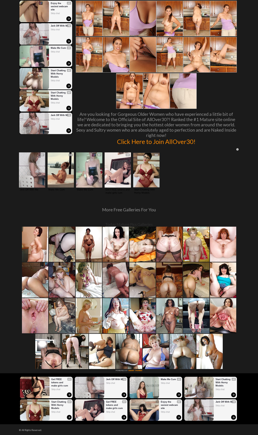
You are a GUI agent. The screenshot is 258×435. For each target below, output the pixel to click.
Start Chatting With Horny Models (58, 73)
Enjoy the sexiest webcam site (60, 6)
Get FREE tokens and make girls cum (117, 191)
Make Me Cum (58, 48)
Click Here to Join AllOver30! (156, 141)
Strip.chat (55, 13)
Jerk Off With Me (60, 25)
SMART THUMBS (135, 370)
